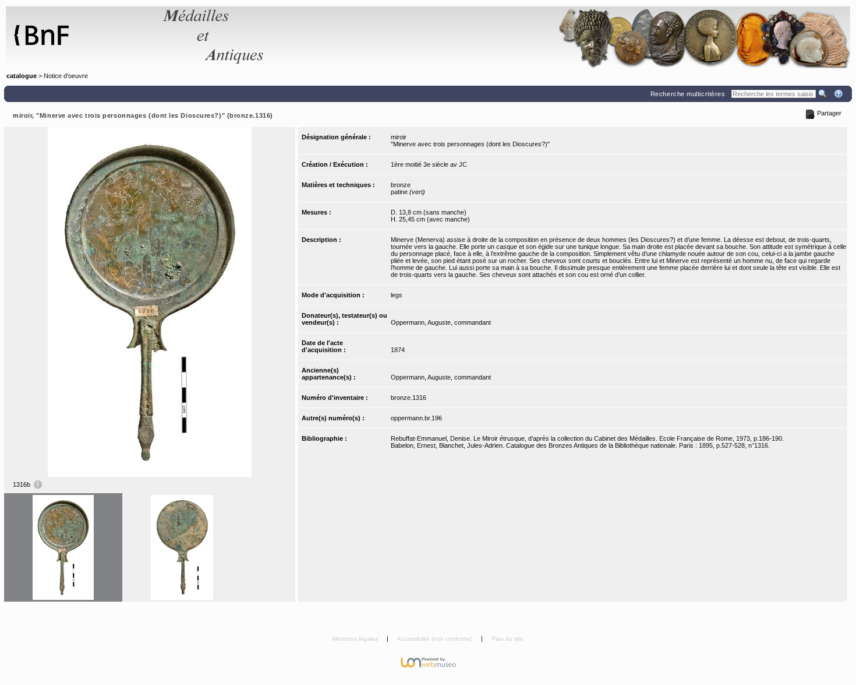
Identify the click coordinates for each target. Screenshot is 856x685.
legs (396, 294)
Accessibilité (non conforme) (435, 638)
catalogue (21, 75)
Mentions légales (356, 638)
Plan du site (507, 638)
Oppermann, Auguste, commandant (441, 322)
